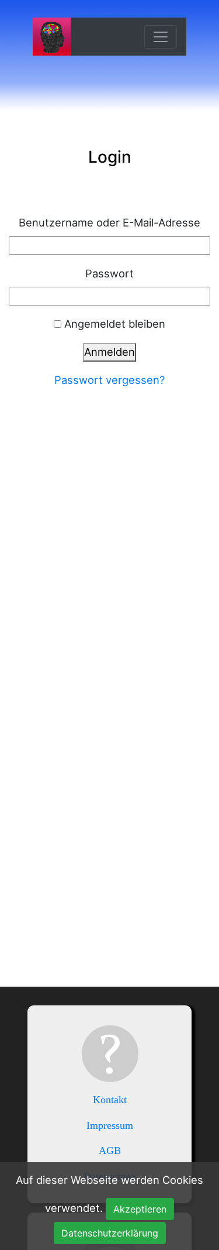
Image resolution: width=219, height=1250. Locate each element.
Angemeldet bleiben (114, 323)
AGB (110, 1150)
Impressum (109, 1125)
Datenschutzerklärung (109, 1233)
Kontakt (110, 1099)
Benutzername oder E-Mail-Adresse (109, 222)
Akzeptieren (139, 1209)
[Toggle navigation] (160, 37)
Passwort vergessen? (109, 379)
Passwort (109, 273)
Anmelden (109, 351)
